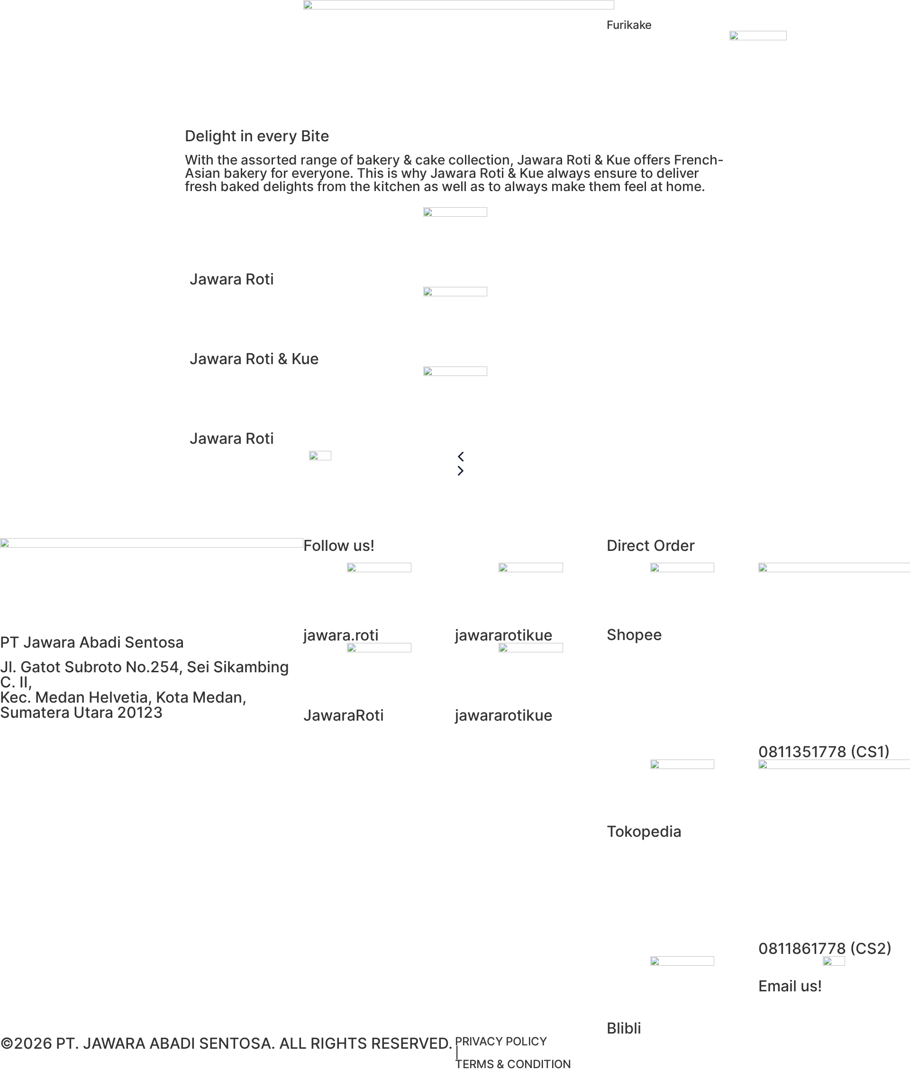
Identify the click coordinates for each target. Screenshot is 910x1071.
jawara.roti (341, 635)
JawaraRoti (343, 715)
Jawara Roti (232, 279)
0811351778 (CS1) (824, 751)
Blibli (624, 1028)
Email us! (790, 986)
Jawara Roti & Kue (254, 358)
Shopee (634, 634)
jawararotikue (504, 635)
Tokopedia (644, 831)
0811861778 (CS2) (825, 948)
